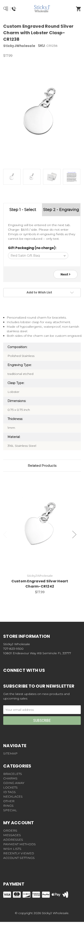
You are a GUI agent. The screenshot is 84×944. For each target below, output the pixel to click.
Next (65, 274)
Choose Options (42, 526)
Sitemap (10, 753)
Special (10, 810)
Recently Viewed (18, 853)
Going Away (13, 783)
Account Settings (19, 858)
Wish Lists (12, 849)
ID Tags (9, 792)
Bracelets (12, 774)
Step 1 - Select (22, 209)
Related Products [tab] (42, 465)
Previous (5, 534)
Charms (10, 778)
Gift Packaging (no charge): (32, 248)
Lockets (10, 787)
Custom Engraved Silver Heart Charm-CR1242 (39, 584)
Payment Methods (19, 844)
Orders (10, 830)
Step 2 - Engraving (61, 209)
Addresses (13, 840)
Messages (12, 835)
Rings (8, 806)
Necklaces (13, 796)
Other (8, 801)
